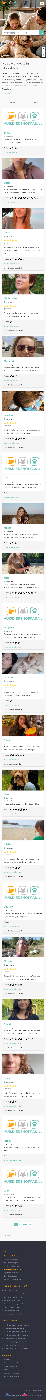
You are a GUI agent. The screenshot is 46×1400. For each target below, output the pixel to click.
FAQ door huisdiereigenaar (12, 1279)
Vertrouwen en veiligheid (12, 1363)
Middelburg (9, 186)
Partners (6, 1369)
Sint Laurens (10, 965)
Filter (11, 102)
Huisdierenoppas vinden (13, 1269)
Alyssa (7, 740)
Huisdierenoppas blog (11, 1366)
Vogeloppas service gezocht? (13, 1304)
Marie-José (10, 298)
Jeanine (8, 415)
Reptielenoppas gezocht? (12, 1307)
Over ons (6, 1360)
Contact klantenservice (11, 1376)
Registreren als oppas (11, 1259)
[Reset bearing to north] (43, 55)
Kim (6, 477)
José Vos (9, 677)
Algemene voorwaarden (12, 1373)
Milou (7, 794)
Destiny (8, 906)
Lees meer (6, 93)
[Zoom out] (43, 51)
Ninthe (8, 527)
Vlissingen (9, 302)
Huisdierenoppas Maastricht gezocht (16, 1348)
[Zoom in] (43, 48)
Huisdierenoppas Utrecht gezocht (15, 1332)
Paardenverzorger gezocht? (13, 1314)
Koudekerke (9, 137)
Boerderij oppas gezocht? (12, 1310)
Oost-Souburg (10, 681)
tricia (7, 132)
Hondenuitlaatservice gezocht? (14, 1294)
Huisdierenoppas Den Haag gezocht (15, 1338)
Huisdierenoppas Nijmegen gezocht (15, 1342)
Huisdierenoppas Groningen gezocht (16, 1335)
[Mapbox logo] (5, 55)
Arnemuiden (10, 581)
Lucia (7, 182)
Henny (7, 1140)
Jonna (7, 1078)
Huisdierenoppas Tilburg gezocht (15, 1345)
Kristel (7, 844)
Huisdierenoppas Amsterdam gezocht (16, 1325)
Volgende (27, 1224)
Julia (6, 1190)
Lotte (7, 232)
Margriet (9, 361)
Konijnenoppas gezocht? (12, 1300)
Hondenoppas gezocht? (11, 1290)
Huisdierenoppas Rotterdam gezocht (16, 1328)
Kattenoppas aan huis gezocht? (14, 1297)
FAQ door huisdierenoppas (12, 1266)
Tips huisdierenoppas (11, 1262)
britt (6, 577)
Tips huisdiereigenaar (11, 1276)
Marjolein (9, 627)
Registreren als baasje (11, 1273)
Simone (8, 961)
